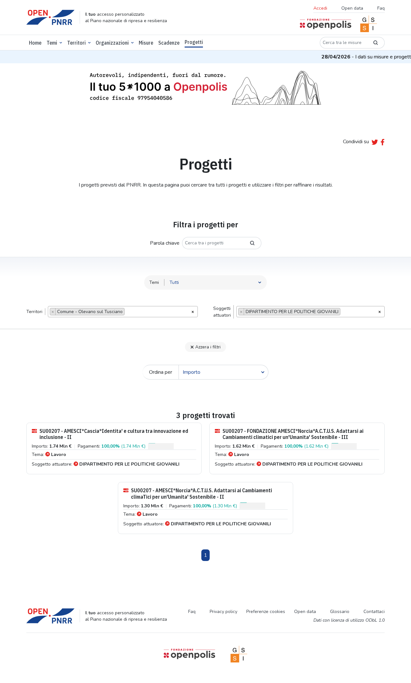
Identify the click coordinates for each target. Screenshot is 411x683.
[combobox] (123, 311)
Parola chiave (164, 243)
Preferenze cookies (265, 612)
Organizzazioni (112, 42)
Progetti (194, 42)
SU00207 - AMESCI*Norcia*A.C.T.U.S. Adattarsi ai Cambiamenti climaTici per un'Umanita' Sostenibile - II (201, 493)
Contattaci (374, 612)
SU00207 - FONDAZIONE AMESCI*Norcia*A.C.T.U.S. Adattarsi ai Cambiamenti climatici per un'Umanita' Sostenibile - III (293, 434)
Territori (76, 42)
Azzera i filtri (208, 347)
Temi (52, 42)
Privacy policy (223, 612)
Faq (381, 8)
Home (35, 42)
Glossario (339, 612)
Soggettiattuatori (222, 311)
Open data (352, 8)
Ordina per (160, 372)
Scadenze (168, 42)
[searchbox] (128, 312)
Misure (146, 42)
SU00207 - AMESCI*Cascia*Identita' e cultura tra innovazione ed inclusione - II (113, 434)
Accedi (320, 8)
